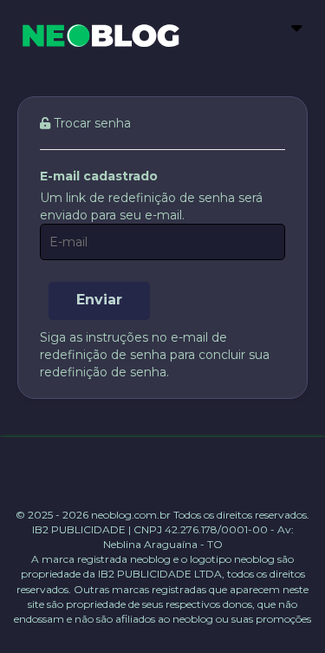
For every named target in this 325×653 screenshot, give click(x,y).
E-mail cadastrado (99, 176)
